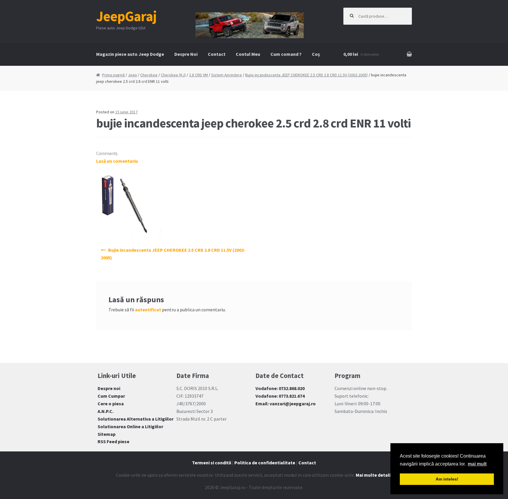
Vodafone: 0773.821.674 (280, 396)
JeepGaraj (126, 16)
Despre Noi (186, 54)
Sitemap (107, 434)
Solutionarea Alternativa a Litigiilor (135, 419)
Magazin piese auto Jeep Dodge (130, 54)
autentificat (148, 309)
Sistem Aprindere (226, 75)
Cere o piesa (111, 403)
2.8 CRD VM (198, 75)
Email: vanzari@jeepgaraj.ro (285, 403)
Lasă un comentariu (117, 161)
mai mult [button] (477, 463)
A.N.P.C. (105, 411)
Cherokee (149, 75)
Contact (216, 54)
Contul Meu (248, 54)
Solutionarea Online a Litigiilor (130, 426)
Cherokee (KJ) (173, 75)
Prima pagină (113, 75)
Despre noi (109, 388)
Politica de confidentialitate (264, 463)
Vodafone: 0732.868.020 (280, 388)
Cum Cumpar (111, 396)
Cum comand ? (286, 54)
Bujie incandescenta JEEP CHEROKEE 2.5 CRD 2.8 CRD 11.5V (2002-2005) (306, 75)
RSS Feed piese (113, 441)
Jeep (132, 75)
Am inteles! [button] (447, 479)
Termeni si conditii (211, 463)
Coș (316, 54)
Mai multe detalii (374, 475)
